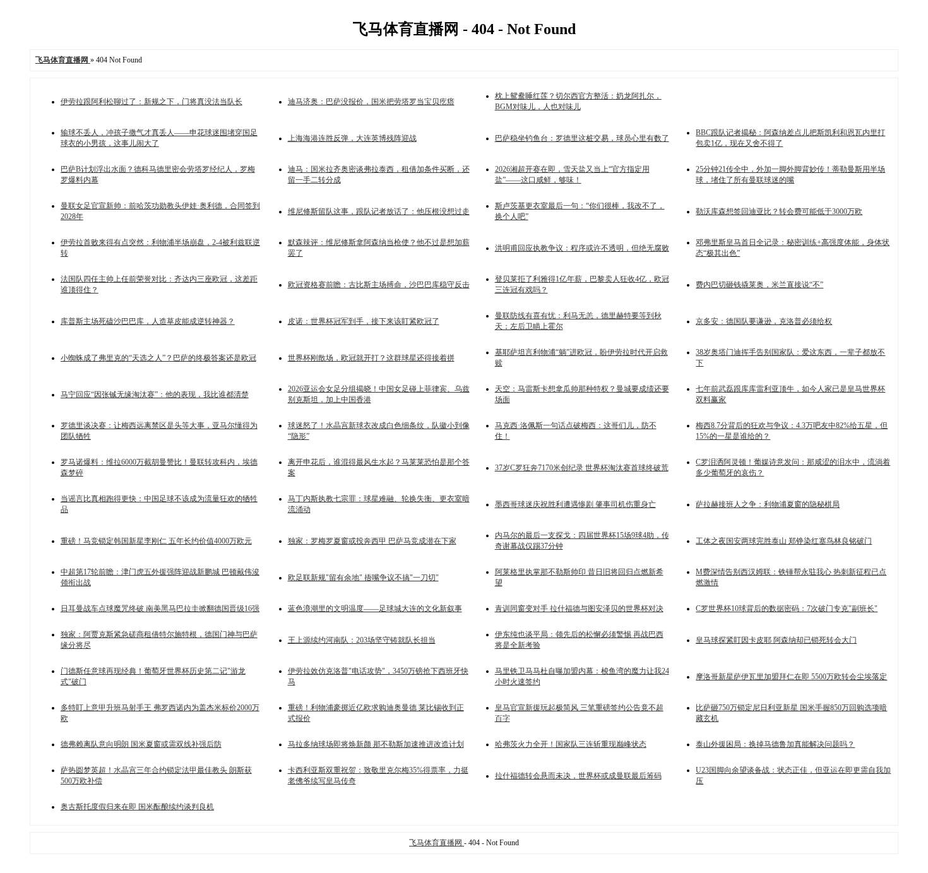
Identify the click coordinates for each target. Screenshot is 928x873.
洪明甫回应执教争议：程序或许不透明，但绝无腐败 (582, 248)
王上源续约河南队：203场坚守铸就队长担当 (362, 640)
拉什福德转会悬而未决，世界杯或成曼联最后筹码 (578, 775)
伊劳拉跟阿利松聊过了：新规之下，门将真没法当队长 (151, 101)
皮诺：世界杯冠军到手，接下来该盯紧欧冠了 (363, 321)
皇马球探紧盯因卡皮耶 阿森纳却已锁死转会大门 (776, 640)
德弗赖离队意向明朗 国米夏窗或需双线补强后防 (141, 744)
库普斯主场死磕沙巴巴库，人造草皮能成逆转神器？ (148, 321)
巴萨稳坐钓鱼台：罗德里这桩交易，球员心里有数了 (582, 138)
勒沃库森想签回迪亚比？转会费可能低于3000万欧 (779, 211)
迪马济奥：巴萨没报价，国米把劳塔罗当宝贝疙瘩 (371, 101)
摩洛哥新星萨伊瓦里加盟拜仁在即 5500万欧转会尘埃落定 (791, 676)
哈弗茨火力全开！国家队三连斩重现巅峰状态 (570, 744)
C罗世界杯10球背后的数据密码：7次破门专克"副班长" (786, 608)
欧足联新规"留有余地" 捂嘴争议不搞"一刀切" (363, 577)
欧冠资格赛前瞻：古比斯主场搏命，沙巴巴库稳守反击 (379, 284)
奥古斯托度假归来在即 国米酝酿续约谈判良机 (137, 806)
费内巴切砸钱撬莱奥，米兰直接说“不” (759, 284)
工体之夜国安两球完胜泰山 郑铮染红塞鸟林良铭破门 (784, 541)
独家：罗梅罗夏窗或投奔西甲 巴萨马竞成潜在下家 (372, 541)
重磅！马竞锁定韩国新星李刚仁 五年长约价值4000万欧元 (156, 541)
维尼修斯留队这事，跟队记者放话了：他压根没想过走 (379, 211)
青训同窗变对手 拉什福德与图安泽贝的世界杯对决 (579, 608)
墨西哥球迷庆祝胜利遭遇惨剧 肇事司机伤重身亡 (575, 504)
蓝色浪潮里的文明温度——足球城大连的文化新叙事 (375, 608)
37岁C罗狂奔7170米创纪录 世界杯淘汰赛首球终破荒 (582, 467)
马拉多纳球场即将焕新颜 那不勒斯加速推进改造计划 (376, 744)
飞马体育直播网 (436, 842)
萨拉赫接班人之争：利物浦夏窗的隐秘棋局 (768, 504)
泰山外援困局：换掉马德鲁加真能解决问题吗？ (775, 744)
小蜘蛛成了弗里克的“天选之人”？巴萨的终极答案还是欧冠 (158, 357)
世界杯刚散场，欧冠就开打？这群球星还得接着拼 (371, 357)
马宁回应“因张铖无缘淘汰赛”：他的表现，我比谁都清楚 (155, 394)
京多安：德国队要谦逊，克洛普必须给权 (764, 321)
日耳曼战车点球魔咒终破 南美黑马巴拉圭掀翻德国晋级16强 (160, 608)
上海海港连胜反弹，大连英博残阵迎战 (352, 138)
